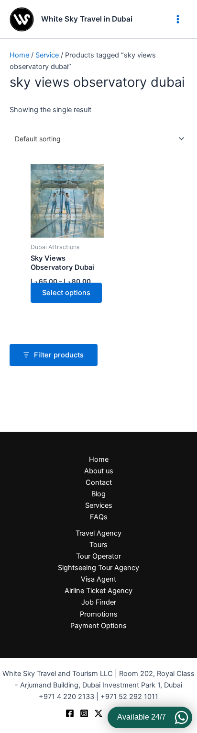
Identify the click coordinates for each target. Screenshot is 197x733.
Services (98, 505)
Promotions (99, 614)
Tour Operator (98, 556)
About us (98, 471)
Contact (99, 482)
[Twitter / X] (98, 713)
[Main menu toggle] (177, 19)
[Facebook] (70, 713)
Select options (66, 292)
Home (19, 55)
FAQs (99, 517)
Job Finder (98, 602)
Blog (98, 494)
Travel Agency (98, 533)
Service (47, 55)
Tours (98, 544)
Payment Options (98, 625)
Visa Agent (98, 579)
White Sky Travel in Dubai (86, 18)
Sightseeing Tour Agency (98, 567)
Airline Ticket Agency (98, 590)
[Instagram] (84, 713)
